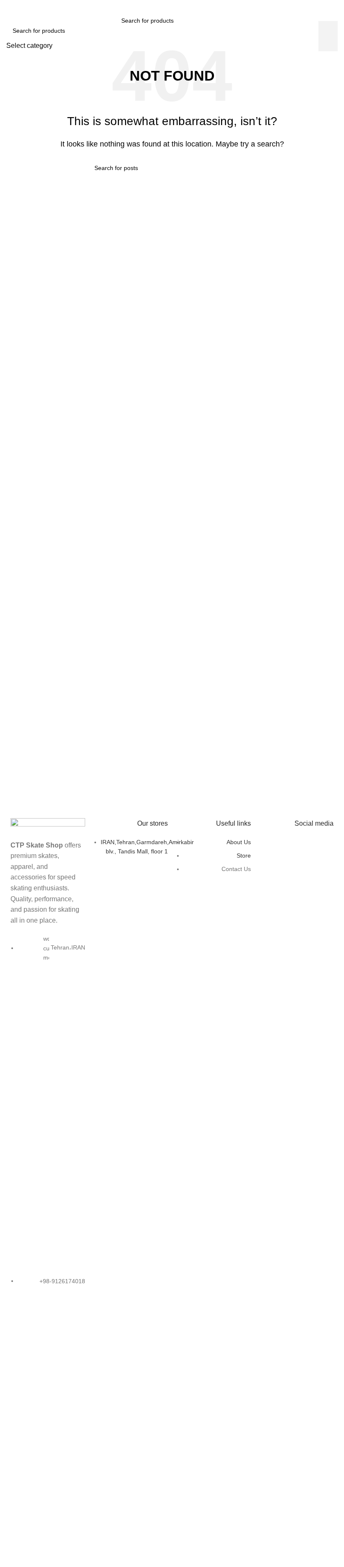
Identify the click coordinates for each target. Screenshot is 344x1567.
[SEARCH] (219, 20)
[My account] (236, 20)
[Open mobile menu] (107, 20)
